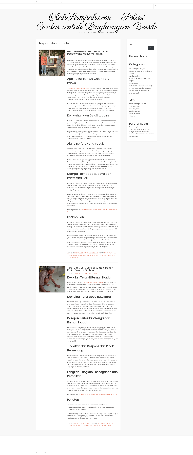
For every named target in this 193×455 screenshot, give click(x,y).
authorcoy (92, 57)
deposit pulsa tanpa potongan (89, 254)
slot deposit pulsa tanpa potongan (90, 255)
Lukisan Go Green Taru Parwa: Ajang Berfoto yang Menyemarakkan (88, 52)
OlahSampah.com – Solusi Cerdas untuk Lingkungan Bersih (96, 22)
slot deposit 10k (134, 111)
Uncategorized (134, 93)
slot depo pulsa (106, 254)
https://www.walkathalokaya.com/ (78, 88)
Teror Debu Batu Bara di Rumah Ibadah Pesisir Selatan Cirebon (90, 269)
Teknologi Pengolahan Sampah (139, 90)
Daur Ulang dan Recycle (82, 423)
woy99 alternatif (134, 113)
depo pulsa (108, 252)
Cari (130, 44)
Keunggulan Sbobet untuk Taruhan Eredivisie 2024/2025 (99, 394)
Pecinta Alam (133, 83)
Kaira (48, 453)
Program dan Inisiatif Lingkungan (86, 252)
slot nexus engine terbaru (137, 104)
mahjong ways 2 (134, 106)
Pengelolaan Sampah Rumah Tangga (141, 85)
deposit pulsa (72, 254)
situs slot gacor (134, 109)
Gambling (132, 73)
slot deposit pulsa (96, 425)
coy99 (136, 127)
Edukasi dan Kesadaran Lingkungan (140, 71)
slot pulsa (107, 255)
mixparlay (132, 116)
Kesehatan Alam (134, 76)
